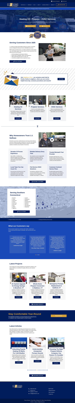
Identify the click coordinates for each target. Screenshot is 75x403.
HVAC (34, 4)
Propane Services (37, 107)
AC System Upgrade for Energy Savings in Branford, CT (18, 286)
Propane (29, 4)
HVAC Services (56, 107)
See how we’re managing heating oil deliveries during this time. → (37, 8)
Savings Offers (45, 4)
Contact (52, 4)
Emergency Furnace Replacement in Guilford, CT (56, 286)
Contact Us (51, 394)
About (39, 4)
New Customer (51, 392)
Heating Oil (23, 4)
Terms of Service (27, 400)
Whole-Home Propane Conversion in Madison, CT (37, 286)
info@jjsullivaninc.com (34, 393)
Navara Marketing (47, 400)
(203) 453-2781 (33, 388)
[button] (26, 5)
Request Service (52, 390)
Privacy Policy (33, 400)
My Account (51, 388)
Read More (19, 297)
